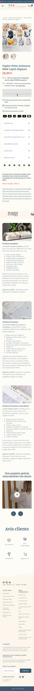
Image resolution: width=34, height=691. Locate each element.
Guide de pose (22, 621)
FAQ (20, 611)
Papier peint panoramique (6, 608)
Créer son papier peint (8, 596)
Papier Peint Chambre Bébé (23, 189)
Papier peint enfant (8, 602)
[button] (13, 513)
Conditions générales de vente (25, 607)
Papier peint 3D (7, 612)
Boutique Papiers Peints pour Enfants (25, 630)
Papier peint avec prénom (7, 616)
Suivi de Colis (22, 595)
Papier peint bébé (7, 599)
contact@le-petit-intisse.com (7, 680)
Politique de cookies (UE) (24, 617)
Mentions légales (23, 604)
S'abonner (25, 671)
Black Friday (22, 624)
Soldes (20, 627)
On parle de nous (23, 601)
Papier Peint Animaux (8, 189)
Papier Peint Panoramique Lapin (17, 194)
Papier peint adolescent (9, 605)
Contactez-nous (23, 598)
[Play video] (17, 494)
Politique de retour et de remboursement (25, 638)
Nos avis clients (23, 634)
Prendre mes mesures (24, 614)
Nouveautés (6, 593)
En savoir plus (20, 86)
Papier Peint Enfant (8, 191)
